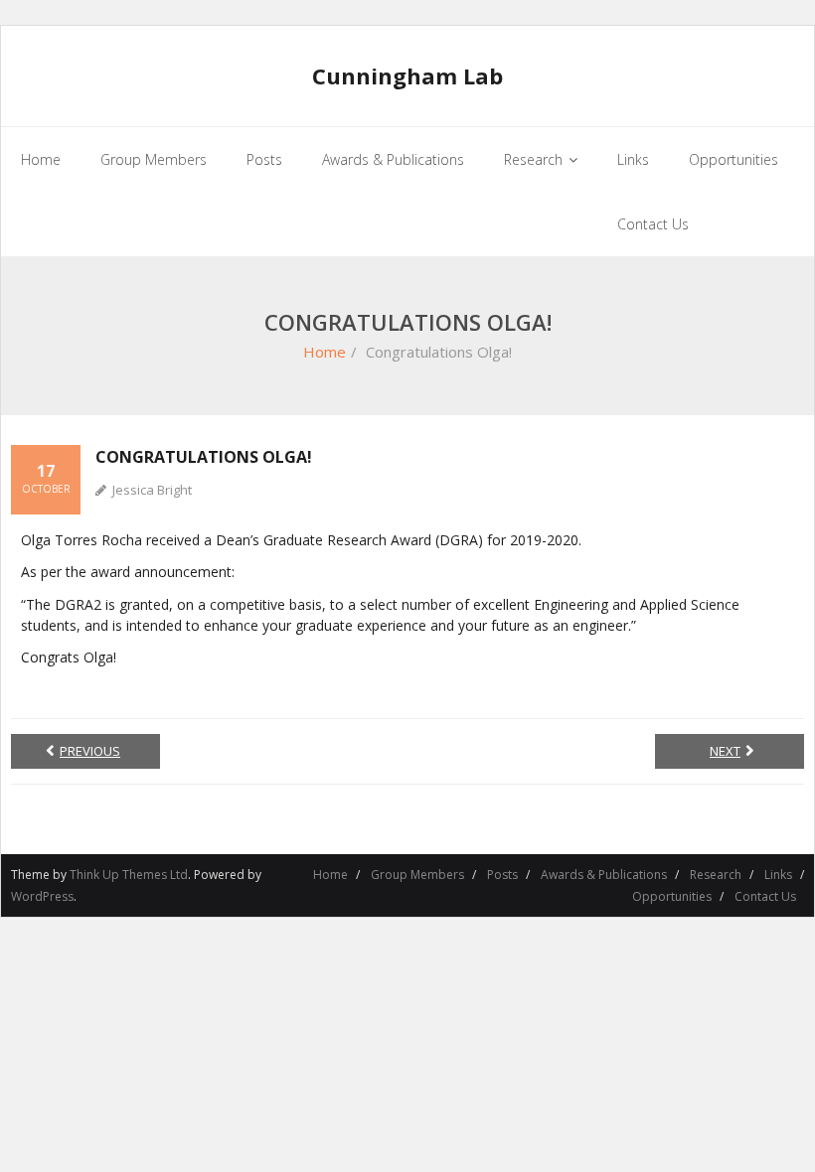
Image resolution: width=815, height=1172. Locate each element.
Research (715, 874)
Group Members (417, 874)
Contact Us (765, 896)
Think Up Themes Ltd (129, 874)
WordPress (42, 896)
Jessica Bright (152, 490)
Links (778, 874)
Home (324, 352)
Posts (502, 874)
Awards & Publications (604, 874)
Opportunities (672, 896)
